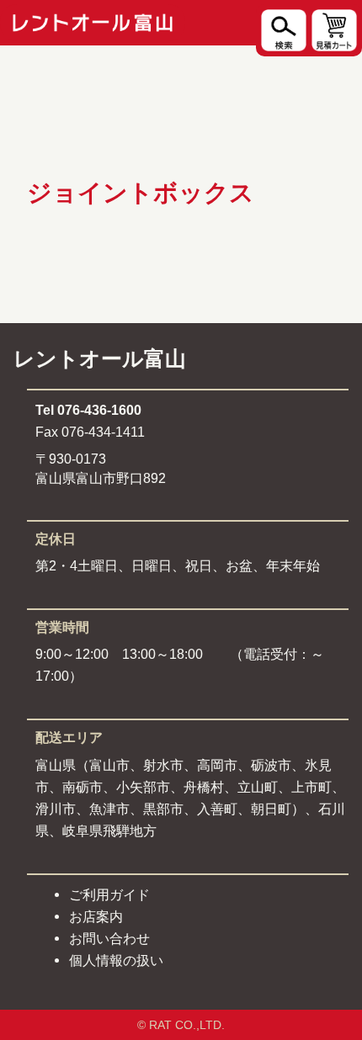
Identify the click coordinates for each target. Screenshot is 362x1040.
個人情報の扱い (116, 960)
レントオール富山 (99, 359)
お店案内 (96, 916)
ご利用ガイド (109, 894)
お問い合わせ (109, 938)
